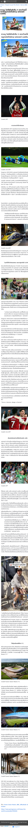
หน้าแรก (2, 5)
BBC (18, 805)
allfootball (23, 805)
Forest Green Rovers (10, 805)
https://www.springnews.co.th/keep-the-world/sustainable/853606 (13, 810)
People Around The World (12, 5)
